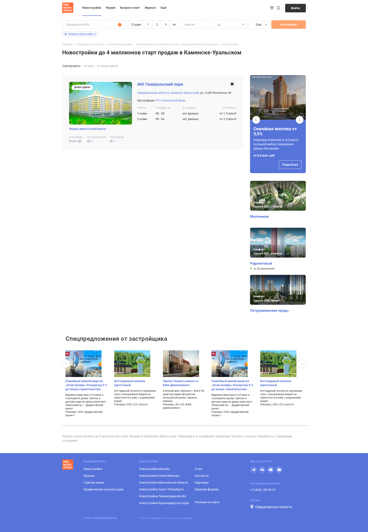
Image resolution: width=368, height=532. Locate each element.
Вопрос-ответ (130, 7)
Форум (111, 7)
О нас (198, 469)
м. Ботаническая (264, 268)
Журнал (150, 7)
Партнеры (202, 482)
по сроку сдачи (107, 66)
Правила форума (206, 489)
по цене (89, 66)
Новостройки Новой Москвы (159, 475)
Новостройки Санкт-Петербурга (161, 489)
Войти (295, 8)
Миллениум (259, 217)
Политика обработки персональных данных (166, 518)
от (185, 24)
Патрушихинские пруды (269, 310)
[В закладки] (232, 85)
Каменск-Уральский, (185, 92)
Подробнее (290, 164)
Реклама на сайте (207, 502)
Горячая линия (93, 482)
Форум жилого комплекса (87, 128)
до (218, 24)
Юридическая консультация (103, 489)
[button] (299, 120)
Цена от (189, 24)
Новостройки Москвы (154, 469)
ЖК (160, 84)
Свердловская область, (153, 92)
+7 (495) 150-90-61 (263, 489)
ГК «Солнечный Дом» (171, 100)
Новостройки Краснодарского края (164, 503)
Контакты (202, 475)
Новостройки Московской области (163, 482)
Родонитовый (261, 263)
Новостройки (91, 7)
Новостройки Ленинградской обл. (163, 496)
